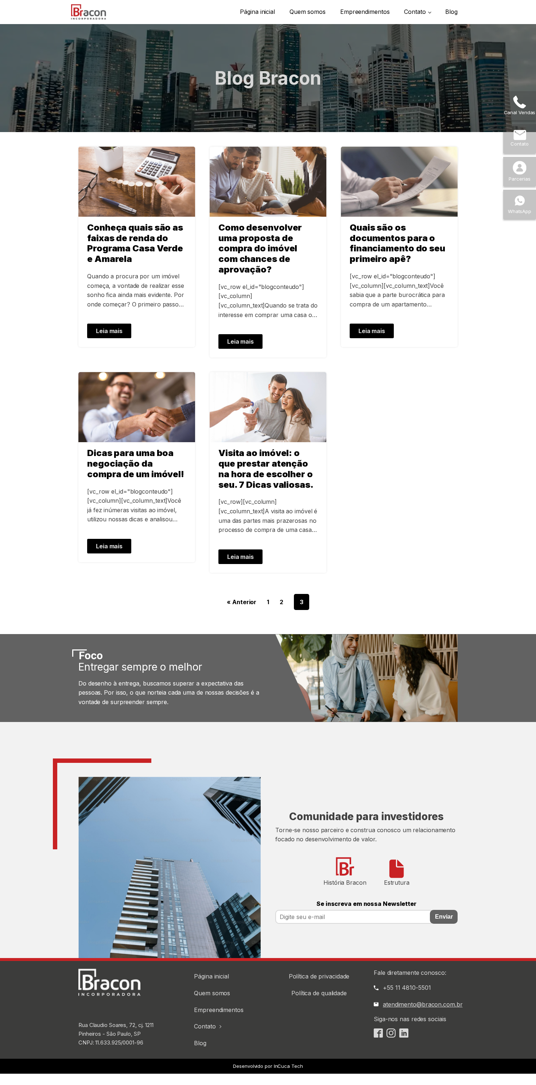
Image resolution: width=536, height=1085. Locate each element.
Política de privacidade (319, 976)
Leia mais (109, 331)
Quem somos (308, 11)
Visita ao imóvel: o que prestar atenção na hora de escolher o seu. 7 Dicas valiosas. (266, 469)
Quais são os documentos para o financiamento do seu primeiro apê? (397, 243)
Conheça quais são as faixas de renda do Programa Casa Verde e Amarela (135, 243)
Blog (451, 11)
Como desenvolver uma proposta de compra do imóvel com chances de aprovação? (260, 249)
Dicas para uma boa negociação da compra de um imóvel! (135, 463)
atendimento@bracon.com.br (423, 1004)
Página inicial (257, 11)
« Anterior (241, 602)
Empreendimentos (365, 11)
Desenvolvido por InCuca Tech (268, 1066)
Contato (415, 11)
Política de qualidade (319, 993)
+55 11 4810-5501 (407, 987)
